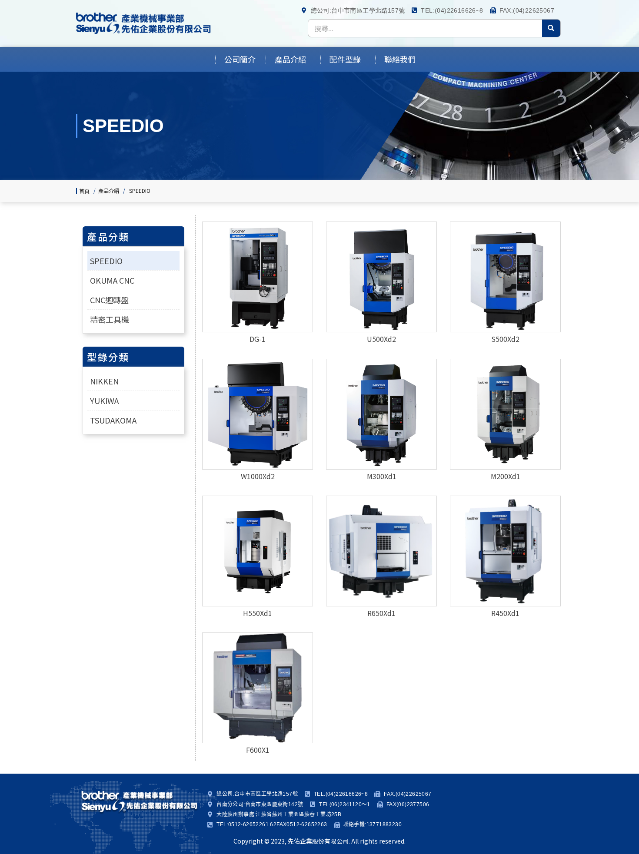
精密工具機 (109, 319)
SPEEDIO (106, 260)
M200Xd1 (505, 476)
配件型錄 (345, 59)
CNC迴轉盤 (109, 299)
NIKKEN (104, 381)
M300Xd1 (381, 476)
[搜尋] (551, 28)
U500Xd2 (381, 339)
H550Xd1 (257, 613)
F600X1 (258, 750)
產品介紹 (290, 59)
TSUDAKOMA (113, 420)
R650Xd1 (381, 613)
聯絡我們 (400, 59)
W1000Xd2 (258, 476)
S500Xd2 (505, 339)
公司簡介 (240, 59)
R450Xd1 (505, 613)
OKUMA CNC (112, 280)
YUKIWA (104, 400)
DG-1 (258, 339)
